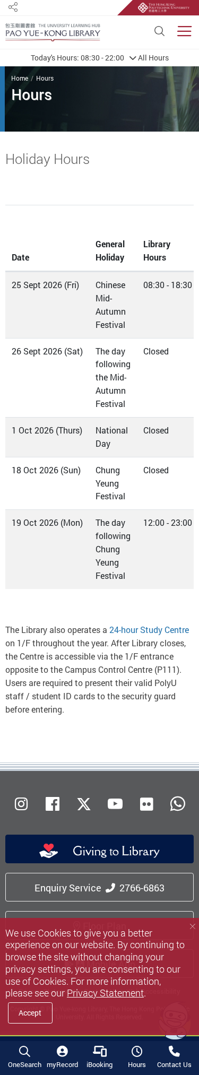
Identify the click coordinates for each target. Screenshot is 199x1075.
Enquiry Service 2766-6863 (99, 887)
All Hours (100, 58)
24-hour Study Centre (149, 630)
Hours (45, 78)
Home (19, 78)
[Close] (192, 926)
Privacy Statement (105, 993)
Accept (30, 1013)
